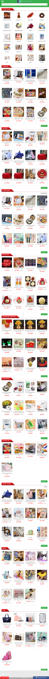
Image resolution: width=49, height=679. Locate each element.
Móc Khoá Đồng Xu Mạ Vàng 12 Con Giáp (42, 269)
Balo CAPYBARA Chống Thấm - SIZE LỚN (30, 180)
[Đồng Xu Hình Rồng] (42, 281)
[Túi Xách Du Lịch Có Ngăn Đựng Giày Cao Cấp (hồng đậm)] (30, 637)
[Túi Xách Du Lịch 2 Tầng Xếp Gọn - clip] (7, 618)
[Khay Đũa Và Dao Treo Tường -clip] (42, 424)
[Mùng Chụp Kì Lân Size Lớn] (7, 467)
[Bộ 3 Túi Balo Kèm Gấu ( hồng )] (7, 656)
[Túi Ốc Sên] (30, 532)
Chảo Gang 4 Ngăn (42, 225)
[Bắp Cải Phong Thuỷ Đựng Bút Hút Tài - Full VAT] (7, 343)
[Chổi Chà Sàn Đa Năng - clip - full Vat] (7, 93)
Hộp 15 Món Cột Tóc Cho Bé (19, 600)
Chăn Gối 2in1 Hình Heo (30, 454)
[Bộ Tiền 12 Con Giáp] (30, 262)
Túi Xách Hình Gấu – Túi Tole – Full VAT (42, 501)
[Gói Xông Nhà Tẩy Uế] (18, 343)
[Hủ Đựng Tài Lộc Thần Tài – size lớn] (7, 324)
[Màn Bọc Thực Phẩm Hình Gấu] (30, 136)
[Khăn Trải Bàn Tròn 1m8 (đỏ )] (7, 174)
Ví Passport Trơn (19, 624)
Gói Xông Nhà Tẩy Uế (19, 349)
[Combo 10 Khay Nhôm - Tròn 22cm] (7, 136)
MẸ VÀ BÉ (4, 548)
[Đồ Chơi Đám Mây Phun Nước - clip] (7, 594)
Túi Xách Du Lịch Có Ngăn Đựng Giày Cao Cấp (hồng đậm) (30, 644)
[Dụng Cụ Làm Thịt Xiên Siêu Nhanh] (30, 424)
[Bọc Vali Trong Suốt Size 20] (7, 637)
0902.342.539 (5, 677)
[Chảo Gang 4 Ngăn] (42, 219)
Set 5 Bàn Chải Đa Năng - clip (18, 143)
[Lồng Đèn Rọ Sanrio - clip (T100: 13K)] (7, 74)
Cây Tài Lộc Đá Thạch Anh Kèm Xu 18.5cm (42, 331)
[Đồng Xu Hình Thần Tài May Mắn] (42, 300)
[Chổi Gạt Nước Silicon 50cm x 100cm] (42, 74)
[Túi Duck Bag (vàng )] (30, 575)
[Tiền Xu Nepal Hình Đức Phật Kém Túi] (30, 281)
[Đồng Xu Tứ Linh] (18, 300)
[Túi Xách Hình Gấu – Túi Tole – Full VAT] (42, 494)
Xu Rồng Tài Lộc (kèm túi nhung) (7, 288)
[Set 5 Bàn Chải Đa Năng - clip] (18, 136)
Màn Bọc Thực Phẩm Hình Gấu (30, 143)
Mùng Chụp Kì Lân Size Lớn (6, 474)
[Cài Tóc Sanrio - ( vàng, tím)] (42, 513)
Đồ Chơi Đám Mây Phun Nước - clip (7, 600)
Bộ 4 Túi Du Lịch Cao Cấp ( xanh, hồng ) (42, 644)
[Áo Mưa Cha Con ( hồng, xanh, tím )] (30, 155)
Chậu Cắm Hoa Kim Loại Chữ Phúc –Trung (7, 369)
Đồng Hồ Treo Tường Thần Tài (42, 180)
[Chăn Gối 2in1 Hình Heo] (30, 448)
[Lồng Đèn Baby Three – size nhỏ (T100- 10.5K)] (18, 112)
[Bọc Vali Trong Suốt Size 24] (42, 618)
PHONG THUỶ (18, 20)
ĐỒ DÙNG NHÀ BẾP (18, 30)
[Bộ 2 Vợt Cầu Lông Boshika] (18, 238)
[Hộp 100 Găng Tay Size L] (42, 386)
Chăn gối (19, 41)
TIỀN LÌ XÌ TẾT (30, 41)
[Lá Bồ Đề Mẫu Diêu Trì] (42, 343)
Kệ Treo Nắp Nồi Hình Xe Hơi (7, 431)
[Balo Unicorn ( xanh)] (7, 575)
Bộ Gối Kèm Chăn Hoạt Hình (18, 455)
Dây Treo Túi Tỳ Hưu (42, 368)
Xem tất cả (44, 125)
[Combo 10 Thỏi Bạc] (18, 362)
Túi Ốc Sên (30, 537)
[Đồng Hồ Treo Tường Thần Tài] (42, 174)
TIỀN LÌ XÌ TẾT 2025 (5, 254)
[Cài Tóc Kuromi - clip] (42, 556)
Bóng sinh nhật (42, 30)
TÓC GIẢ (42, 62)
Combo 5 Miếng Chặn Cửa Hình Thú (42, 582)
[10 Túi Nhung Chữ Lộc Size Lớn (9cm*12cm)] (30, 343)
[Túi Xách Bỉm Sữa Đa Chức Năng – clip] (18, 513)
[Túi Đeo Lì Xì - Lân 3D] (18, 262)
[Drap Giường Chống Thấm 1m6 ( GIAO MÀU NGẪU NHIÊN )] (42, 448)
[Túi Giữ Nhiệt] (7, 556)
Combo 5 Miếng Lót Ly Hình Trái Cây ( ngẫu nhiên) (18, 412)
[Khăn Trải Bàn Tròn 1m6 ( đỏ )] (42, 155)
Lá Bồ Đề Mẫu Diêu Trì (42, 349)
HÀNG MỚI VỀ (4, 128)
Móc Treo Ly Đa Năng (19, 430)
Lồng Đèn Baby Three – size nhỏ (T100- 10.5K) (18, 118)
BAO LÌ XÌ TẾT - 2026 (5, 440)
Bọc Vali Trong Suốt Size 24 (42, 624)
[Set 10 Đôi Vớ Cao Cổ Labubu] (18, 532)
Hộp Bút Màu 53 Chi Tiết (18, 80)
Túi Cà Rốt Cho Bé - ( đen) (30, 599)
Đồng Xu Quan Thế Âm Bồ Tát (30, 307)
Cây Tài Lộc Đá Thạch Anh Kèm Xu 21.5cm (30, 331)
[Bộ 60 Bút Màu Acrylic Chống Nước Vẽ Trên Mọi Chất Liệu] (30, 74)
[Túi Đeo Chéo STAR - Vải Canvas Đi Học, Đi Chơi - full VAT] (7, 513)
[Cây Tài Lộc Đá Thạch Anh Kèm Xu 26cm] (18, 324)
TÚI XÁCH (42, 51)
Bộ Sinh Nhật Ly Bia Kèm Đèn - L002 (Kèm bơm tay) (18, 563)
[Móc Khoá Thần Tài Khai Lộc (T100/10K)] (30, 362)
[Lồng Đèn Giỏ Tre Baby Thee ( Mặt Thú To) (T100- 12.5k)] (30, 112)
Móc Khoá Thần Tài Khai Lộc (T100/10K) (30, 369)
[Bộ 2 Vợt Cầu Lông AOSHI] (7, 238)
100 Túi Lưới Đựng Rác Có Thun (30, 393)
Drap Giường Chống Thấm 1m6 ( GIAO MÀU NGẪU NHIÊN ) (42, 455)
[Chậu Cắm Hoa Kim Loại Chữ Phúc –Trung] (7, 362)
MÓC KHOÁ (19, 51)
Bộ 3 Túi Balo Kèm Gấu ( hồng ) (6, 662)
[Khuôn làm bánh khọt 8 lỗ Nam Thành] (7, 405)
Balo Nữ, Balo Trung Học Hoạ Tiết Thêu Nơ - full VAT (30, 501)
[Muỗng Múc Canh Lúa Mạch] (30, 405)
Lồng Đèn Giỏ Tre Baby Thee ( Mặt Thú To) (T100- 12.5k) (30, 118)
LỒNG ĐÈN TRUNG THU (7, 20)
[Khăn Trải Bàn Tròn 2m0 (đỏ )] (18, 174)
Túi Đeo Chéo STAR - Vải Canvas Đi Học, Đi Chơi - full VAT (7, 520)
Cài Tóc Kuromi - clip (42, 562)
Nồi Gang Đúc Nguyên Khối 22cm (42, 118)
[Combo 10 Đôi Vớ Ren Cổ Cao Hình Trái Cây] (42, 532)
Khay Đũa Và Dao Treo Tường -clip (42, 431)
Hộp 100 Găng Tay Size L (42, 392)
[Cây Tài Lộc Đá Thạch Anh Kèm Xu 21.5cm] (30, 324)
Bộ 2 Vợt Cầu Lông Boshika (18, 244)
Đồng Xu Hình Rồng (42, 287)
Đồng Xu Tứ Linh (18, 306)
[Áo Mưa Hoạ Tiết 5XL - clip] (7, 155)
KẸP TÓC (18, 62)
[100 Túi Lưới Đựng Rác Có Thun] (30, 386)
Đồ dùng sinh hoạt (7, 30)
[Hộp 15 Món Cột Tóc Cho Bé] (18, 594)
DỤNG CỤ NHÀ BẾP (5, 378)
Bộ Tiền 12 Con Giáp (30, 268)
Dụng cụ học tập (41, 41)
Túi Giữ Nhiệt (7, 562)
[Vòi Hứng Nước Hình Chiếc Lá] (42, 405)
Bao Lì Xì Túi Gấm (7, 268)
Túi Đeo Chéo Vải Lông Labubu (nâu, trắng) (6, 538)
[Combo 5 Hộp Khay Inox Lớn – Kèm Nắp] (18, 93)
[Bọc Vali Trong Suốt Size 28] (30, 618)
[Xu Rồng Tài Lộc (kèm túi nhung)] (7, 281)
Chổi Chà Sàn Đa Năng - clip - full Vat (7, 100)
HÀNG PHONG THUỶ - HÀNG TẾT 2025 (8, 316)
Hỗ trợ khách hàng (41, 677)
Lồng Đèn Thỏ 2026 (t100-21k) (42, 100)
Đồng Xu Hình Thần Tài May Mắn (42, 307)
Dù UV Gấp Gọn (42, 142)
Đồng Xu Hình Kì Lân (7, 306)
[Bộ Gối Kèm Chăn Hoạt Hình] (18, 448)
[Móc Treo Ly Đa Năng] (18, 424)
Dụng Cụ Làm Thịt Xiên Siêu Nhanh (30, 431)
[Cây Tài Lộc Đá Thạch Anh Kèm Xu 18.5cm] (42, 324)
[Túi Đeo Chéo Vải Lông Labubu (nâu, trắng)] (7, 532)
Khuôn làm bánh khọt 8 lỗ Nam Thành (7, 412)
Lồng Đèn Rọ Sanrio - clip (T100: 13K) (7, 81)
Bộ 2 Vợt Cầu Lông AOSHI (7, 244)
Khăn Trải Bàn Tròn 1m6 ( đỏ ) (42, 162)
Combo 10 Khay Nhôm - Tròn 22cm (7, 143)
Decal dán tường (7, 41)
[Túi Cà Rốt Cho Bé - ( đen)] (30, 594)
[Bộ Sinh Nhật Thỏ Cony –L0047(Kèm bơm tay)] (30, 556)
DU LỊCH (3, 610)
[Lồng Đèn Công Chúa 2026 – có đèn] (30, 93)
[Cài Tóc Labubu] (30, 513)
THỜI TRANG (30, 51)
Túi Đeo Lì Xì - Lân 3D (18, 268)
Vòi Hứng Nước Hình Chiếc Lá (42, 412)
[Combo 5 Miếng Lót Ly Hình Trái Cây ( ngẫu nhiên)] (18, 405)
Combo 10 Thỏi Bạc (18, 368)
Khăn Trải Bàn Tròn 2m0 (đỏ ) (18, 180)
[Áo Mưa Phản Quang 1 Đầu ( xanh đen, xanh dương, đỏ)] (18, 155)
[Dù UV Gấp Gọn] (42, 136)
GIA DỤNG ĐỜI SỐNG (6, 190)
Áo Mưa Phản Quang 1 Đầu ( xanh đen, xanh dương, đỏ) (18, 162)
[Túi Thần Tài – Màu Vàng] (18, 281)
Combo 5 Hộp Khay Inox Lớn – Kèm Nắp (18, 100)
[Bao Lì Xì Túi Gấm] (7, 262)
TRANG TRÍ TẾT (30, 20)
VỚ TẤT (30, 62)
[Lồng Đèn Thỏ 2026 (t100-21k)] (42, 93)
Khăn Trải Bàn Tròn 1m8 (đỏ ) (7, 180)
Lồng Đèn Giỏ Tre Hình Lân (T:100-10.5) (7, 118)
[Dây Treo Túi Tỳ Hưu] (42, 362)
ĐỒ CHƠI (7, 51)
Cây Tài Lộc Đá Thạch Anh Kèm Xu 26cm (19, 331)
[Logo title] (24, 1)
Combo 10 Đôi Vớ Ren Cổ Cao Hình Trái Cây (42, 538)
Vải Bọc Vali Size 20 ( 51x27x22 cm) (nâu (19, 644)
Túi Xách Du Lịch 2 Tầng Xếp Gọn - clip (6, 625)
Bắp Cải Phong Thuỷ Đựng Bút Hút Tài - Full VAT (7, 350)
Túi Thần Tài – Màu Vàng (18, 287)
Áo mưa (30, 30)
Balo (7, 62)
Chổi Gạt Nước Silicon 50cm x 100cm (42, 81)
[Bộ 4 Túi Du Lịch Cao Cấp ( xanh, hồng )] (42, 637)
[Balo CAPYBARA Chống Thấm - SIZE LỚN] (30, 174)
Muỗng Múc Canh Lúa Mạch (30, 412)
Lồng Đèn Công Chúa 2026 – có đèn (30, 100)
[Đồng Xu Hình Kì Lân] (7, 300)
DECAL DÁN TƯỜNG (44, 193)
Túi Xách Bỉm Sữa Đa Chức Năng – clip (19, 520)
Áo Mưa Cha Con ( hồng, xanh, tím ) (30, 162)
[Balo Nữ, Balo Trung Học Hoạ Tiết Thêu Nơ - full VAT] (30, 494)
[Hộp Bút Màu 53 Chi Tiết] (18, 74)
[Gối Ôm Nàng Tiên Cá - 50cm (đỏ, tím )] (18, 575)
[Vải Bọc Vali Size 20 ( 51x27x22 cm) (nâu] (18, 637)
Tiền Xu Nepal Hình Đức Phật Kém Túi (30, 288)
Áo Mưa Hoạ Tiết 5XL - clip (7, 161)
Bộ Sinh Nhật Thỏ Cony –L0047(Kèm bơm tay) (30, 563)
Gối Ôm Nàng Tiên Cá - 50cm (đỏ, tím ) (18, 582)
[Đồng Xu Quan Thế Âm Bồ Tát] (30, 300)
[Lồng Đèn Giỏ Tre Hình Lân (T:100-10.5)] (7, 112)
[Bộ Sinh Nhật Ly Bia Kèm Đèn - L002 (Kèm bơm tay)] (18, 556)
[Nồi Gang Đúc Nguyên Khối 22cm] (42, 112)
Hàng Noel (42, 20)
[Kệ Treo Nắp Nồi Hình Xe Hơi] (7, 424)
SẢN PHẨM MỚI (5, 66)
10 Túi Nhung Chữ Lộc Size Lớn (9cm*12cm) (30, 350)
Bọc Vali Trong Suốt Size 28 (30, 624)
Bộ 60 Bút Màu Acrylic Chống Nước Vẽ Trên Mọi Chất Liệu (30, 81)
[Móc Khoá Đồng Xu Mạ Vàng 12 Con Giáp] (42, 262)
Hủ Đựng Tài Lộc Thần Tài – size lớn (7, 331)
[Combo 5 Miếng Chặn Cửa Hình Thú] (42, 575)
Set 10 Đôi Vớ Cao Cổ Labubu (19, 538)
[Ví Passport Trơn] (18, 618)
